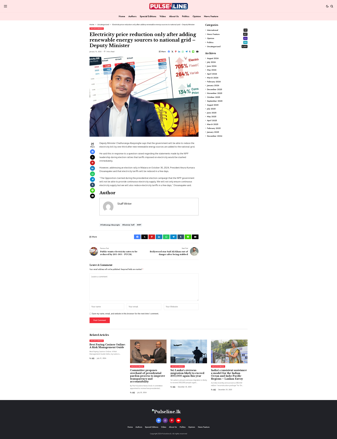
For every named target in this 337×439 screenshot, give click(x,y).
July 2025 (211, 108)
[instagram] (165, 420)
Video (163, 427)
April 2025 (212, 120)
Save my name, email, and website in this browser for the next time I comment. (125, 314)
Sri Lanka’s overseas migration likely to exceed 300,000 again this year (187, 373)
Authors (139, 427)
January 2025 (213, 132)
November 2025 (214, 93)
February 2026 (214, 81)
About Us (173, 427)
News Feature (227, 34)
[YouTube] (178, 420)
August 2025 (212, 104)
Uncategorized (103, 24)
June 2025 (211, 112)
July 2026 (211, 62)
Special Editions (151, 427)
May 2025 (211, 116)
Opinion (227, 38)
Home (92, 24)
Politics (227, 42)
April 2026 (212, 73)
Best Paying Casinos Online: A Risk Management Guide (107, 346)
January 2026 (213, 85)
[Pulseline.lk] (168, 6)
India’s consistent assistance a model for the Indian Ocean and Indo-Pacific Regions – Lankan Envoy (229, 374)
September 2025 (214, 101)
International (227, 30)
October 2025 (213, 97)
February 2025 (213, 128)
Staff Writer (124, 203)
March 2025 (212, 124)
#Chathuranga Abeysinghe (110, 225)
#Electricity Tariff (128, 225)
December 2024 (214, 135)
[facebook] (158, 420)
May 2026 (211, 69)
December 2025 (214, 89)
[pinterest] (171, 420)
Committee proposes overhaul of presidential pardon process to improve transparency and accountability (147, 376)
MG (93, 358)
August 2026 (213, 58)
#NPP (139, 225)
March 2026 (212, 77)
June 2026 (211, 66)
